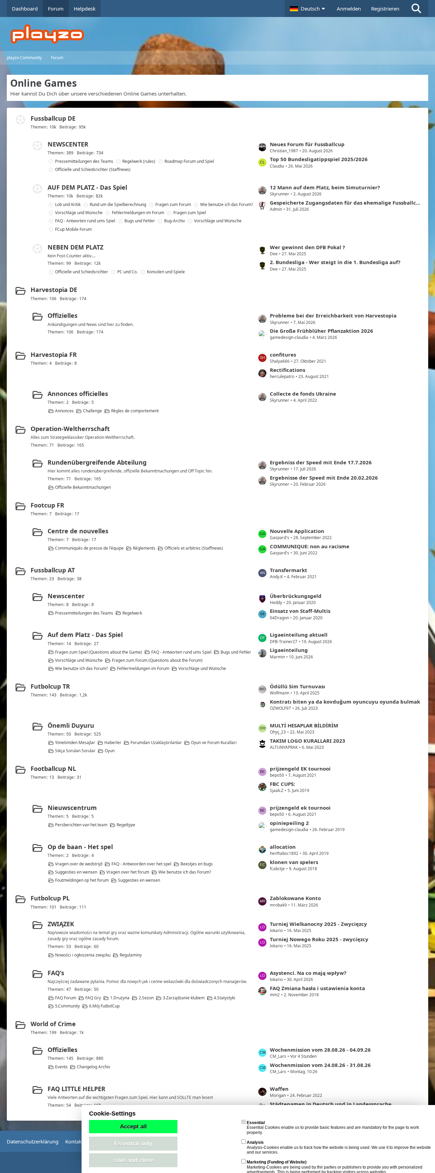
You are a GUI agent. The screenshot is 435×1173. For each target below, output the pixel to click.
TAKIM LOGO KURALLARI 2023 (307, 740)
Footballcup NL (53, 768)
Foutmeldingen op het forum (82, 880)
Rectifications (287, 369)
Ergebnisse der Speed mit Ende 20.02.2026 (324, 477)
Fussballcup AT (53, 570)
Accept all (133, 1126)
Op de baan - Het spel (80, 847)
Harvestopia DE (54, 290)
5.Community (67, 1006)
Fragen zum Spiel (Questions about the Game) (98, 652)
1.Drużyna (119, 998)
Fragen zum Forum (173, 204)
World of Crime (53, 1024)
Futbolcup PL (50, 898)
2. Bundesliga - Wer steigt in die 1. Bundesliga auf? (335, 262)
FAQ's (56, 973)
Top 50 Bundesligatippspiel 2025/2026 (319, 159)
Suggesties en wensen (76, 872)
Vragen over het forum (127, 872)
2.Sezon (146, 998)
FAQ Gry (93, 998)
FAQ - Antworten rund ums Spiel (85, 221)
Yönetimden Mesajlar (75, 742)
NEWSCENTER (68, 144)
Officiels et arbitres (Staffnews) (193, 548)
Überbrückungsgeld (295, 595)
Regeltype (126, 825)
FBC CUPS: (282, 783)
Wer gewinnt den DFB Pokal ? (307, 247)
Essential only (133, 1143)
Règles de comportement (135, 411)
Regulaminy (131, 955)
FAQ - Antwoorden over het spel (141, 864)
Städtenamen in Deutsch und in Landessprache (331, 1104)
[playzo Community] (222, 34)
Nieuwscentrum (72, 808)
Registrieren (385, 8)
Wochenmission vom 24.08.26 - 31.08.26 (320, 1065)
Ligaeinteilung (289, 649)
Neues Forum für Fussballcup (307, 144)
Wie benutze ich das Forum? (226, 204)
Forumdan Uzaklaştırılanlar (156, 742)
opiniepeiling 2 (289, 823)
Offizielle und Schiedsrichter (81, 272)
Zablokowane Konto (295, 898)
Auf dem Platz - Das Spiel (85, 635)
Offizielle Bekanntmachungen (83, 487)
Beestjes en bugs (196, 864)
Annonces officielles (78, 394)
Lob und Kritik (68, 204)
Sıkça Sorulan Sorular (75, 751)
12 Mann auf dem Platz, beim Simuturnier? (325, 187)
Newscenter (66, 596)
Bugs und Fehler (139, 221)
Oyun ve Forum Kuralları (214, 742)
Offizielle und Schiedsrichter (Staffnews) (92, 169)
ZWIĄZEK (61, 924)
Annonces (64, 411)
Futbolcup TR (50, 686)
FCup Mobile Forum (73, 229)
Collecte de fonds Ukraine (303, 393)
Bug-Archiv (174, 221)
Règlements (144, 548)
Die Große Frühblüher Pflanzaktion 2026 (321, 330)
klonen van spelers (294, 862)
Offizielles (62, 315)
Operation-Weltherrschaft (70, 429)
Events (61, 1067)
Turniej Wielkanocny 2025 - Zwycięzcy (318, 923)
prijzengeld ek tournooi (300, 807)
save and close (133, 1160)
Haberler (112, 742)
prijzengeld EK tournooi (300, 768)
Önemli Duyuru (71, 725)
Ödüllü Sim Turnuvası (297, 686)
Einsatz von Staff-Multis (300, 610)
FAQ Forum (65, 998)
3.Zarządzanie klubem (184, 998)
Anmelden (349, 8)
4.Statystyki (224, 998)
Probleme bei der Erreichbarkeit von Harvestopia (333, 315)
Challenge (92, 411)
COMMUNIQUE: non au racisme (309, 546)
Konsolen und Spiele (166, 272)
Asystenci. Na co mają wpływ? (308, 972)
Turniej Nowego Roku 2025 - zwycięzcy (319, 939)
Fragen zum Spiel (189, 212)
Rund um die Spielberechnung (118, 204)
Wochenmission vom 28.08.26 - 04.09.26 (320, 1049)
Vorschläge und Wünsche (79, 212)
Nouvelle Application (297, 531)
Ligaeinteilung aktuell (299, 634)
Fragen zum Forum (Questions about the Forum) (157, 660)
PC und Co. (127, 272)
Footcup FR (47, 505)
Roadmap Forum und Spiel (189, 161)
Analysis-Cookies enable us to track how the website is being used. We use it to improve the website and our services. (339, 1147)
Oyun (110, 751)
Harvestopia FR (54, 354)
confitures (283, 354)
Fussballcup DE (53, 118)
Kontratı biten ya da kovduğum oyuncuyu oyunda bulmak (345, 701)
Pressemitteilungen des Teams (84, 161)
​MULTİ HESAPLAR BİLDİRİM (304, 725)
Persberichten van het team (81, 825)
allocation (283, 846)
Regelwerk (132, 613)
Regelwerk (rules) (138, 161)
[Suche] (416, 8)
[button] (308, 8)
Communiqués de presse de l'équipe (89, 548)
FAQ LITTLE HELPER (76, 1089)
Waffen (279, 1088)
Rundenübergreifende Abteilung (97, 462)
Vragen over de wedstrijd (78, 864)
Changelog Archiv (93, 1067)
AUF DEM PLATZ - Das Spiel (87, 187)
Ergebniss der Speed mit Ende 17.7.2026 (321, 462)
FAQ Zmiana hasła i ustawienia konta (317, 988)
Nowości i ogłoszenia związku (82, 955)
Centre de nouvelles (78, 531)
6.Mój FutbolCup (104, 1006)
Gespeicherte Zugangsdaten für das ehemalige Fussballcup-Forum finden (345, 202)
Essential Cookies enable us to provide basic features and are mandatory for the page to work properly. (333, 1127)
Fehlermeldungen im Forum (138, 212)
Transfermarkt (288, 570)
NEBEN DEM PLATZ (75, 247)
